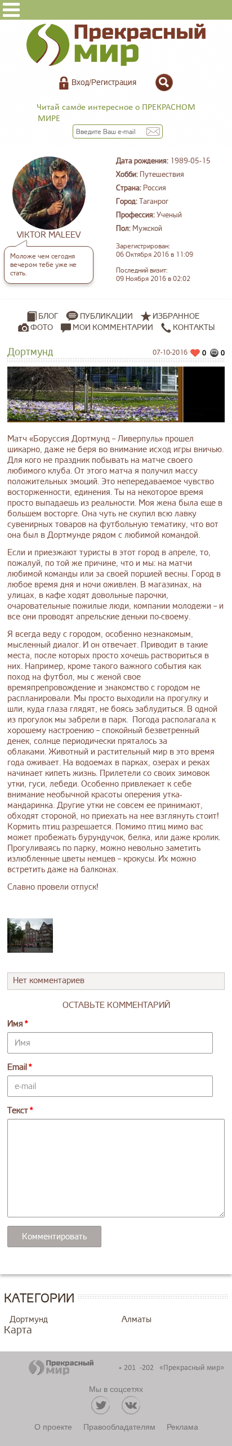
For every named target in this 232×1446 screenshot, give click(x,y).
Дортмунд (29, 1319)
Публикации (106, 316)
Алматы (136, 1319)
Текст (17, 1110)
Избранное (176, 316)
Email (17, 1067)
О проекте (53, 1426)
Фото (41, 327)
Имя (15, 1024)
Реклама (182, 1426)
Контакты (193, 327)
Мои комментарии (112, 327)
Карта (18, 1330)
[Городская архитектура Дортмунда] (30, 935)
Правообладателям (119, 1426)
